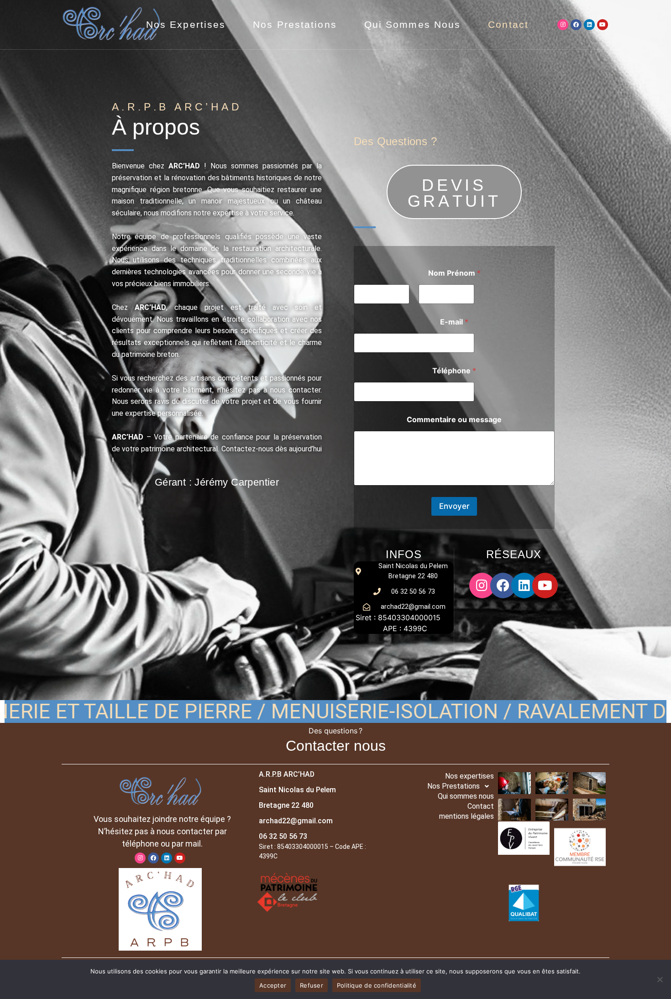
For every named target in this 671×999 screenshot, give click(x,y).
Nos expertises (185, 24)
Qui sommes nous (412, 24)
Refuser (311, 985)
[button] (440, 786)
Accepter (272, 985)
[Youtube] (602, 24)
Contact (508, 24)
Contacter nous (336, 745)
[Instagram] (562, 24)
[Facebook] (576, 24)
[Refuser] (659, 979)
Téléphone (454, 370)
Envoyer (454, 506)
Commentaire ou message (454, 419)
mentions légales (466, 816)
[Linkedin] (589, 24)
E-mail (454, 322)
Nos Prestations (295, 24)
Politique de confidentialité (376, 985)
